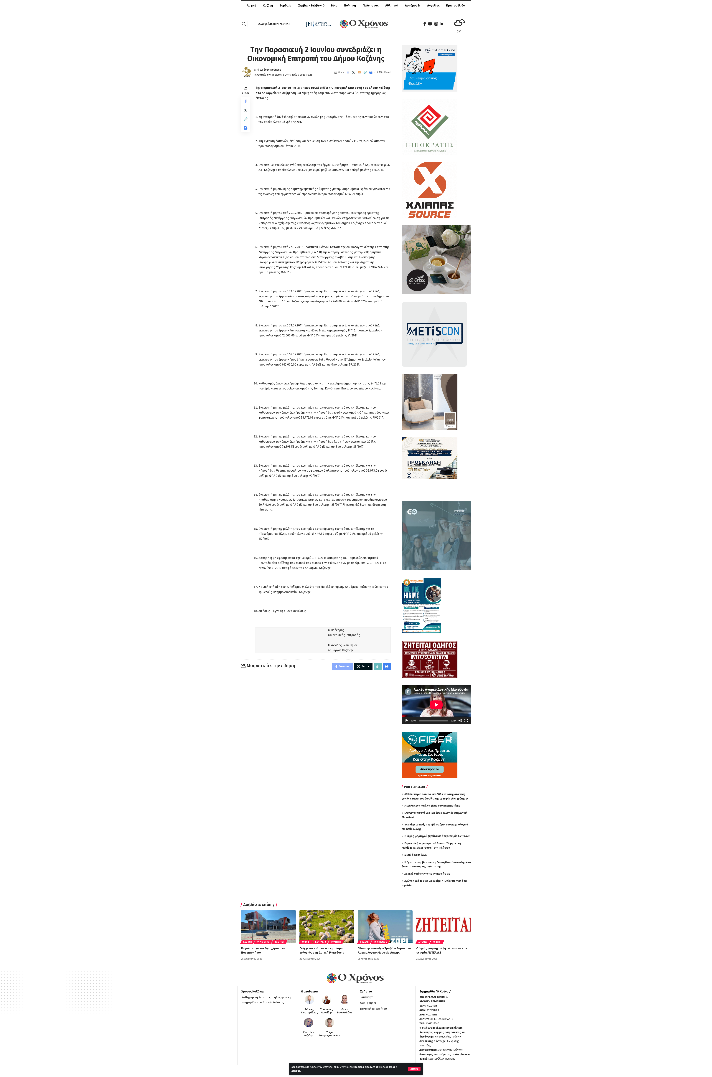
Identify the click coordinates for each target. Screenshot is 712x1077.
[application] (436, 704)
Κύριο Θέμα (263, 942)
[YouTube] (430, 24)
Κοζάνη (247, 942)
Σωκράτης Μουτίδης (326, 1011)
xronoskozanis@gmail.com (445, 1027)
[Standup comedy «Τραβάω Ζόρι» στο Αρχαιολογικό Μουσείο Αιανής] (385, 926)
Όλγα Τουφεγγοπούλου (329, 1034)
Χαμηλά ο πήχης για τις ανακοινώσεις (427, 873)
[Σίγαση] (460, 720)
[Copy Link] (365, 72)
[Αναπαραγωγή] (406, 720)
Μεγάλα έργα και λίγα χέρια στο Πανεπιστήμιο (432, 805)
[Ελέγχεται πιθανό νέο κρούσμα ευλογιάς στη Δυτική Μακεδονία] (326, 926)
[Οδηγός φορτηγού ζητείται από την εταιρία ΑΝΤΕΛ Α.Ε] (443, 926)
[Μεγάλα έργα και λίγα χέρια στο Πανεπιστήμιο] (268, 926)
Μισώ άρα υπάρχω (415, 855)
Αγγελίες (423, 942)
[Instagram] (436, 24)
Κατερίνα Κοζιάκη (308, 1034)
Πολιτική (279, 942)
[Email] (359, 72)
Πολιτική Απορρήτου (366, 1067)
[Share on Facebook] (347, 72)
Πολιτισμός (380, 942)
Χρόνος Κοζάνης (270, 69)
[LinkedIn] (441, 24)
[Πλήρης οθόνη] (466, 720)
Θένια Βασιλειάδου (344, 1011)
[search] (244, 24)
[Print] (370, 72)
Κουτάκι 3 (320, 942)
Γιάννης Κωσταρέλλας (309, 1011)
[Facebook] (424, 24)
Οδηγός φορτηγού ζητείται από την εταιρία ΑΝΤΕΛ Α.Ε (437, 836)
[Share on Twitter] (353, 72)
